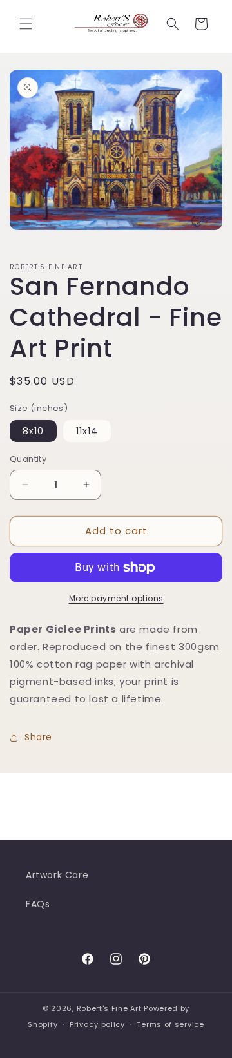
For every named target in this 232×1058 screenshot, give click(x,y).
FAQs (38, 904)
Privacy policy (97, 1024)
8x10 (33, 431)
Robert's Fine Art (109, 1008)
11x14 (87, 431)
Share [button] (38, 737)
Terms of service (170, 1024)
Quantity (28, 459)
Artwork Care (57, 875)
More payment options (116, 598)
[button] (26, 24)
